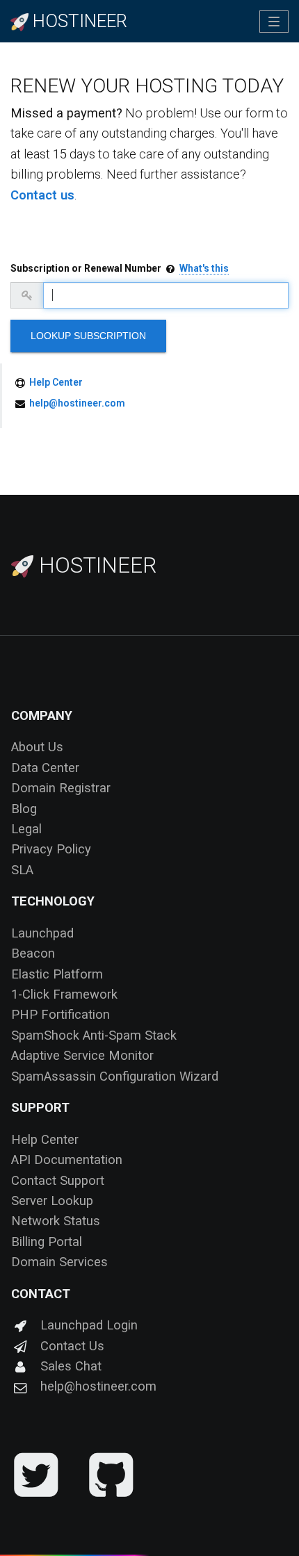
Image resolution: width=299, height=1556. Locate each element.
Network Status (55, 1220)
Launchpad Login (89, 1325)
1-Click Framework (64, 994)
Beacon (33, 953)
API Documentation (66, 1159)
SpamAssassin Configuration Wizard (114, 1076)
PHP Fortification (60, 1014)
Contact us (42, 195)
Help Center (56, 382)
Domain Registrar (61, 787)
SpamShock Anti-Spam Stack (94, 1035)
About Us (37, 746)
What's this (204, 268)
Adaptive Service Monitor (82, 1055)
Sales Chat (71, 1366)
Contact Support (57, 1180)
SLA (22, 869)
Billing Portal (46, 1241)
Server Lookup (52, 1200)
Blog (24, 808)
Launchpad (42, 933)
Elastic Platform (57, 974)
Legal (26, 828)
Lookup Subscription (88, 335)
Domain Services (59, 1261)
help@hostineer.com (77, 403)
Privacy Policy (51, 849)
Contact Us (72, 1345)
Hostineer (94, 565)
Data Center (45, 767)
